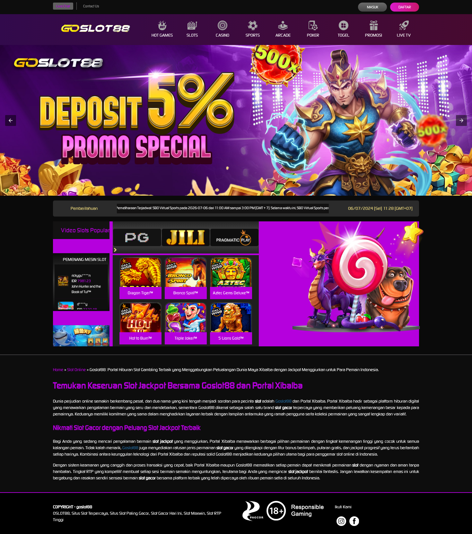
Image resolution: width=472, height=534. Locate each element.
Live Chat (63, 6)
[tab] (137, 237)
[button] (10, 120)
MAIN (140, 279)
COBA (140, 264)
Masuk (372, 7)
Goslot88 (283, 401)
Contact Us (91, 6)
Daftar (404, 7)
